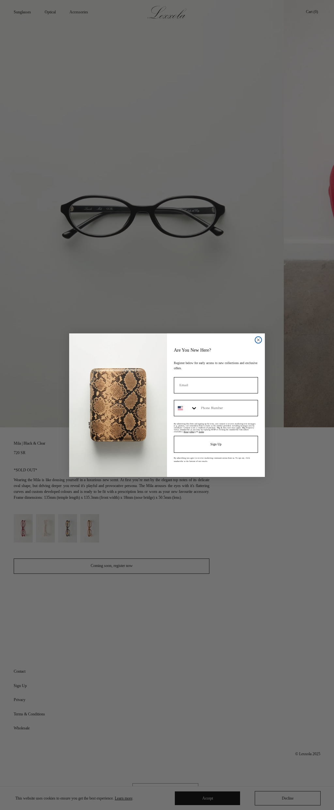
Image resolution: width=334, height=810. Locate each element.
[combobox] (186, 408)
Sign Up (215, 444)
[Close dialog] (258, 340)
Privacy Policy (190, 432)
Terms (201, 432)
